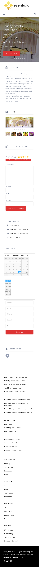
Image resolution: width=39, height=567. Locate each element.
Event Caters (8, 424)
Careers (7, 486)
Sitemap (7, 464)
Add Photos (9, 46)
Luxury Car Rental (10, 446)
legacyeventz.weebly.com (19, 233)
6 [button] (24, 58)
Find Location (9, 530)
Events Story (8, 534)
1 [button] (14, 58)
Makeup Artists (9, 420)
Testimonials (8, 493)
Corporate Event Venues (13, 443)
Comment (10, 164)
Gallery (12, 112)
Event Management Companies (15, 377)
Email (8, 193)
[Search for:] (19, 13)
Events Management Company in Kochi (18, 412)
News (6, 474)
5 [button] (22, 58)
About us (7, 508)
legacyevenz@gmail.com (19, 229)
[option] (19, 122)
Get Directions (15, 237)
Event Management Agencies (14, 391)
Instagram (11, 561)
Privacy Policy (9, 515)
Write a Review (11, 53)
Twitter (7, 561)
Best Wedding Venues (12, 439)
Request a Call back (11, 541)
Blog (6, 489)
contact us (8, 511)
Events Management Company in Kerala (18, 409)
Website (8, 200)
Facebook (4, 561)
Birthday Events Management (14, 381)
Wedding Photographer (12, 427)
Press (6, 519)
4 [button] (20, 58)
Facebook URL (7, 356)
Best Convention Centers (13, 450)
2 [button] (16, 58)
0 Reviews (21, 42)
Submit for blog (9, 537)
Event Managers (10, 431)
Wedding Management (12, 388)
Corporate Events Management (15, 384)
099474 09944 (14, 225)
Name (8, 186)
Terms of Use (8, 467)
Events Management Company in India (17, 399)
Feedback (8, 471)
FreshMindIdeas (17, 557)
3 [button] (18, 58)
